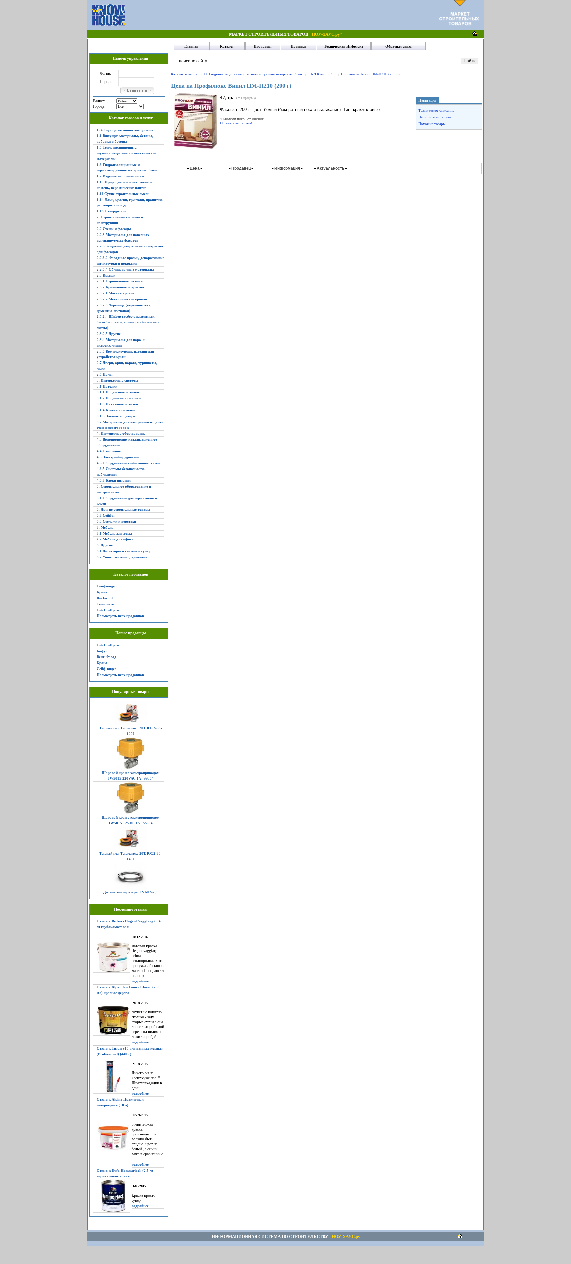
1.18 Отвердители (111, 211)
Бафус (102, 651)
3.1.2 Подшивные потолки (119, 398)
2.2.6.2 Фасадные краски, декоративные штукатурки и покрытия (130, 260)
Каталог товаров (184, 74)
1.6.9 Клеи (316, 74)
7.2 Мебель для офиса (115, 539)
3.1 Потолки (107, 386)
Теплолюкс (106, 604)
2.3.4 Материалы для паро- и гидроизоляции (121, 342)
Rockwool (105, 598)
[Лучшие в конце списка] (272, 168)
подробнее (140, 981)
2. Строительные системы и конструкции (120, 220)
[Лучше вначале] (301, 168)
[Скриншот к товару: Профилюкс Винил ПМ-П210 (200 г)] (195, 148)
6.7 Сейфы (106, 515)
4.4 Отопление (109, 451)
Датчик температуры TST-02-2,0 (130, 892)
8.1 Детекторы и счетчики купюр (124, 551)
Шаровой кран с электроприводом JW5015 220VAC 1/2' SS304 (131, 775)
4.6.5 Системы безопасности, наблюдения (121, 471)
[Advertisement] (282, 15)
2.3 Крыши (106, 275)
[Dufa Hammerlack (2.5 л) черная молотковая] (111, 1196)
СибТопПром (108, 610)
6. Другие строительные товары (123, 509)
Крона (102, 592)
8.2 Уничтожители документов (122, 557)
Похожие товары (431, 124)
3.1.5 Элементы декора (116, 416)
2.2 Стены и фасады (114, 229)
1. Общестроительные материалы (125, 130)
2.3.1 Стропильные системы (120, 281)
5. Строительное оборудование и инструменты (124, 489)
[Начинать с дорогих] (201, 168)
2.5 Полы (105, 374)
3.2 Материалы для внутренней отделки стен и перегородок (130, 424)
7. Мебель (105, 527)
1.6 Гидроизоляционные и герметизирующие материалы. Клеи (127, 167)
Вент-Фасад (106, 657)
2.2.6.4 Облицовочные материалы (125, 269)
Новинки (298, 46)
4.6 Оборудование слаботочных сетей (128, 463)
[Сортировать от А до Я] (229, 168)
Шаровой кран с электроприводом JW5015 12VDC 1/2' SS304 (131, 820)
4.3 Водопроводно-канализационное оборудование (127, 442)
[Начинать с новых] (345, 168)
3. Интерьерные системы (117, 380)
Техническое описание (436, 110)
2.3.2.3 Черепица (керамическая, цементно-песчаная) (124, 308)
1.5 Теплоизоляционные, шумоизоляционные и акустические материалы (126, 153)
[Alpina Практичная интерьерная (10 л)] (111, 1138)
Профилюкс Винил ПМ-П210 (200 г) (370, 74)
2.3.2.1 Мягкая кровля (115, 293)
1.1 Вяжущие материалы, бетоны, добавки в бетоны (125, 138)
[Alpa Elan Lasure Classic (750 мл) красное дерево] (111, 1021)
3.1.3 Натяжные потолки (117, 404)
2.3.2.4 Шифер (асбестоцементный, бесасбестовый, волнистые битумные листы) (128, 322)
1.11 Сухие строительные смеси (123, 194)
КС (332, 74)
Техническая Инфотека (343, 46)
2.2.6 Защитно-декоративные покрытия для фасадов (130, 249)
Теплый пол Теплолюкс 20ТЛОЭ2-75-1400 (130, 856)
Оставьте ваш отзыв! (236, 123)
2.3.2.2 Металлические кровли (122, 299)
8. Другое (105, 545)
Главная (191, 46)
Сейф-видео (107, 586)
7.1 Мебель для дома (114, 533)
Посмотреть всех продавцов (120, 616)
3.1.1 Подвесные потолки (118, 392)
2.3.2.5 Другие (109, 334)
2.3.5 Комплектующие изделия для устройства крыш (125, 354)
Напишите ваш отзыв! (435, 117)
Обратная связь (398, 46)
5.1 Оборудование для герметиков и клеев (127, 500)
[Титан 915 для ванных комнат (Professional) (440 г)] (111, 1077)
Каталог (227, 46)
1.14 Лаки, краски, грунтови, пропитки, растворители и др (130, 202)
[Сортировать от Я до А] (252, 168)
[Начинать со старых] (315, 168)
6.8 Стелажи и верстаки (116, 521)
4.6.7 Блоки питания (114, 480)
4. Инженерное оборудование (121, 433)
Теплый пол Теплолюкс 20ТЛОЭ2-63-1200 (130, 731)
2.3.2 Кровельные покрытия (120, 287)
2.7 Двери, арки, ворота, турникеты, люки (127, 365)
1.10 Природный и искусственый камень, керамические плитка (124, 185)
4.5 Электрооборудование (118, 457)
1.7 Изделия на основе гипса (120, 176)
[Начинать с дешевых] (188, 168)
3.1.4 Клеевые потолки (116, 410)
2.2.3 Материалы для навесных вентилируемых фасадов (123, 237)
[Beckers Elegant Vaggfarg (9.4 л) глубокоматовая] (111, 957)
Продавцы (263, 46)
